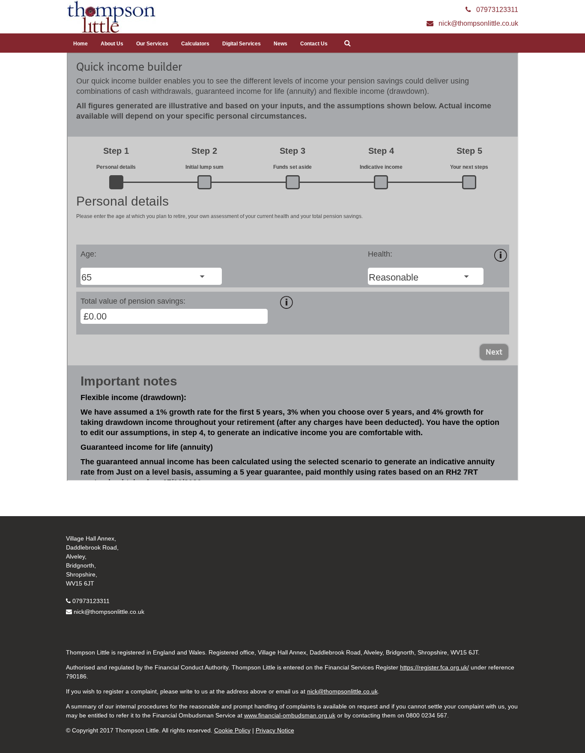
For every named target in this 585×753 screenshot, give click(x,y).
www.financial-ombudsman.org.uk (289, 715)
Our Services (152, 44)
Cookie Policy (232, 730)
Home (80, 44)
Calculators (195, 44)
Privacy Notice (275, 730)
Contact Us (314, 44)
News (280, 44)
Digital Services (241, 44)
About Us (112, 44)
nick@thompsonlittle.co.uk (109, 611)
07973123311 (91, 601)
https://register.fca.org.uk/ (434, 667)
